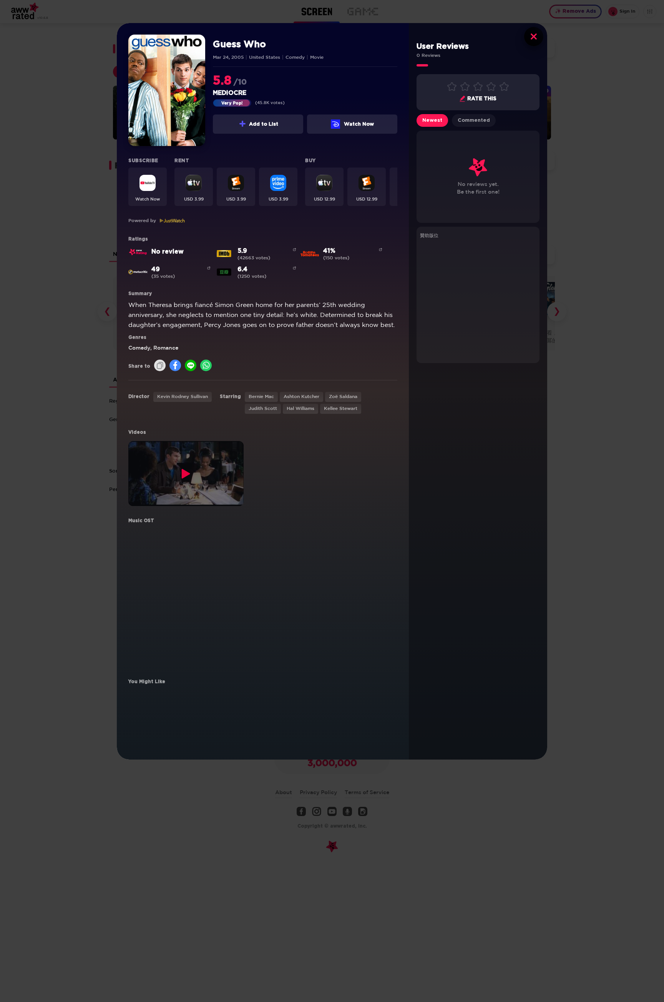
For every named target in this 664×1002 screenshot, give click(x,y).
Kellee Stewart (340, 408)
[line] (190, 366)
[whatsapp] (206, 366)
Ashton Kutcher (301, 397)
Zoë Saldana (343, 397)
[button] (147, 187)
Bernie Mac (261, 397)
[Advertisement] (478, 299)
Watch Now (359, 124)
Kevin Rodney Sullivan (182, 397)
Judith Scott (263, 408)
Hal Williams (300, 408)
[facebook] (175, 366)
